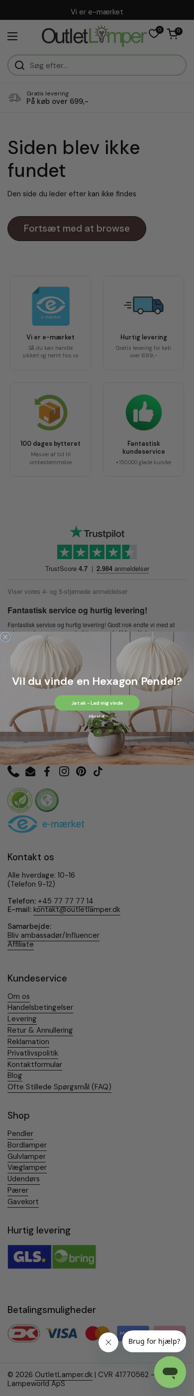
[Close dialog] (5, 636)
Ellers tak (97, 716)
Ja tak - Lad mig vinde (97, 702)
